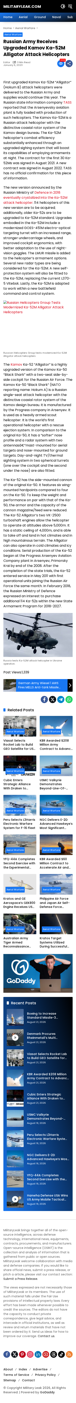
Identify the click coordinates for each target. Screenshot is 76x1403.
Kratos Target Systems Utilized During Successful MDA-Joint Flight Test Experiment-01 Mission (56, 942)
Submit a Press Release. (20, 1279)
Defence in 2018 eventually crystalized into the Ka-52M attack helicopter (35, 197)
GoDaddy (47, 1392)
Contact (28, 1380)
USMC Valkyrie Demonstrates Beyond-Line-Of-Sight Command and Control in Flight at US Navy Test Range (56, 784)
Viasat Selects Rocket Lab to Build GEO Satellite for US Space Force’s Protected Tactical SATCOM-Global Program (18, 745)
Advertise (40, 1369)
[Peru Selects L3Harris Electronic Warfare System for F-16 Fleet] (19, 805)
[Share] (69, 63)
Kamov (16, 364)
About (8, 1369)
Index (23, 1369)
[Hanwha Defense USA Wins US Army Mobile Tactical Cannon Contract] (15, 1199)
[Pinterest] (22, 1354)
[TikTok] (61, 1354)
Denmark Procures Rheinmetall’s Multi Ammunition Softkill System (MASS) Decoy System (48, 1036)
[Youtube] (45, 1354)
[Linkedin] (38, 1354)
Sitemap (9, 1380)
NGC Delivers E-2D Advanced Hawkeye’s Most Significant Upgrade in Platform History (56, 824)
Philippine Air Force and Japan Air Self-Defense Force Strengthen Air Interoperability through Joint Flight (55, 903)
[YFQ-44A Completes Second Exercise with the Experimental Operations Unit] (19, 844)
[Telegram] (60, 699)
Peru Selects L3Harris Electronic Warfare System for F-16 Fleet (19, 824)
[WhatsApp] (69, 699)
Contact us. (46, 1336)
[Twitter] (52, 699)
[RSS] (69, 1354)
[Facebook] (44, 699)
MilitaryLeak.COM (22, 6)
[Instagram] (30, 1354)
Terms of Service (16, 1375)
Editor (6, 62)
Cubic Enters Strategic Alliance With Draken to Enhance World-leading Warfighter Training (18, 784)
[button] (62, 6)
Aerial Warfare (13, 34)
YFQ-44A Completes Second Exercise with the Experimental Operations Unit (19, 863)
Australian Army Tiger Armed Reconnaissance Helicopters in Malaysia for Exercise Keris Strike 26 (19, 942)
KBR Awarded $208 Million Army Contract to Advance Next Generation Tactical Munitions (56, 745)
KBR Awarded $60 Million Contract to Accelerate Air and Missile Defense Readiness (54, 863)
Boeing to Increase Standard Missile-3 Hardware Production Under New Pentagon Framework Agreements (45, 1016)
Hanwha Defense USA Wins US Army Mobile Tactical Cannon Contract (47, 1198)
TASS (67, 102)
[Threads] (53, 1354)
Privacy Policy (45, 1375)
